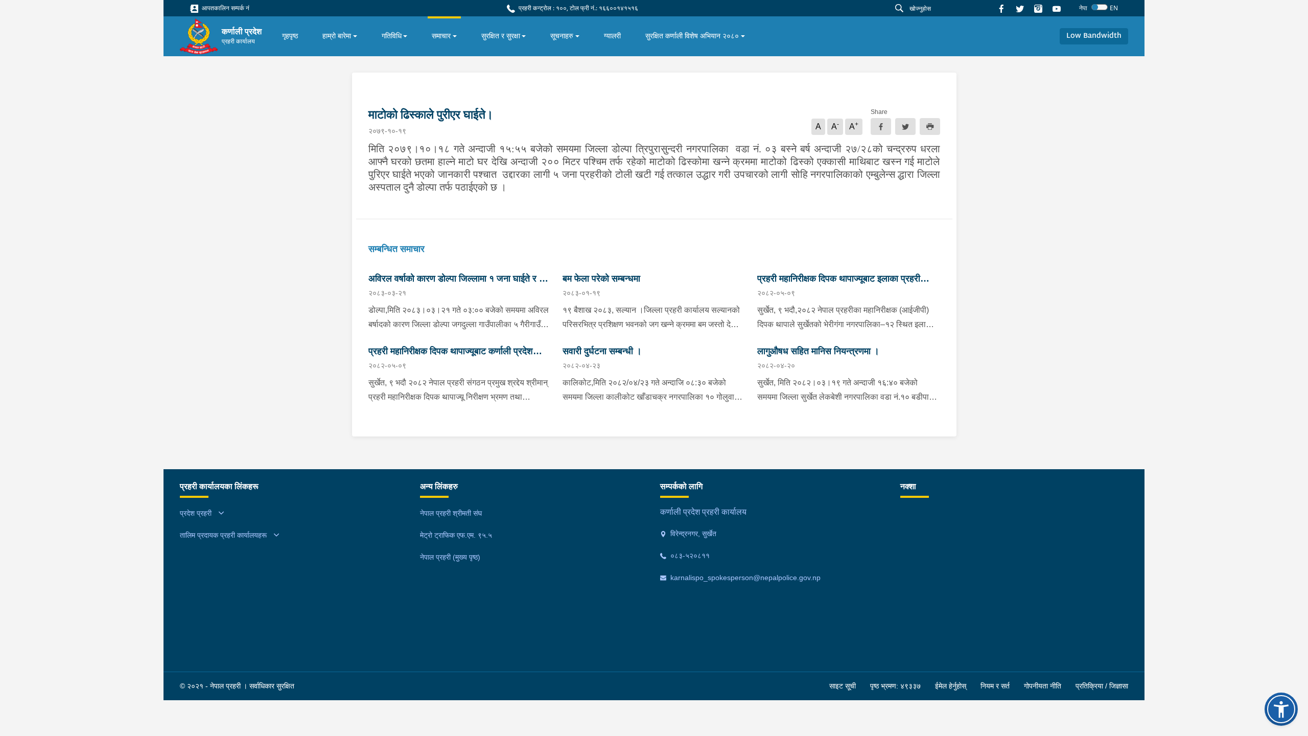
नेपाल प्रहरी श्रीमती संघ (451, 513)
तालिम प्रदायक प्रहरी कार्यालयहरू (223, 535)
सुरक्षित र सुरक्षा (500, 36)
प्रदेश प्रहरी (196, 513)
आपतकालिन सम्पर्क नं (224, 8)
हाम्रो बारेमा (336, 36)
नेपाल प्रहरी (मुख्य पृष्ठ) (450, 557)
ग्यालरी (612, 36)
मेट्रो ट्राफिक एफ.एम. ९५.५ (456, 535)
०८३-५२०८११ (689, 555)
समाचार (441, 36)
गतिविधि (392, 36)
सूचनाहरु (561, 36)
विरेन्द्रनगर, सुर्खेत (692, 534)
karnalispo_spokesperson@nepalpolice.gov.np (744, 577)
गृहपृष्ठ (290, 36)
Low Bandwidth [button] (1094, 36)
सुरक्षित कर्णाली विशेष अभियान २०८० (692, 36)
